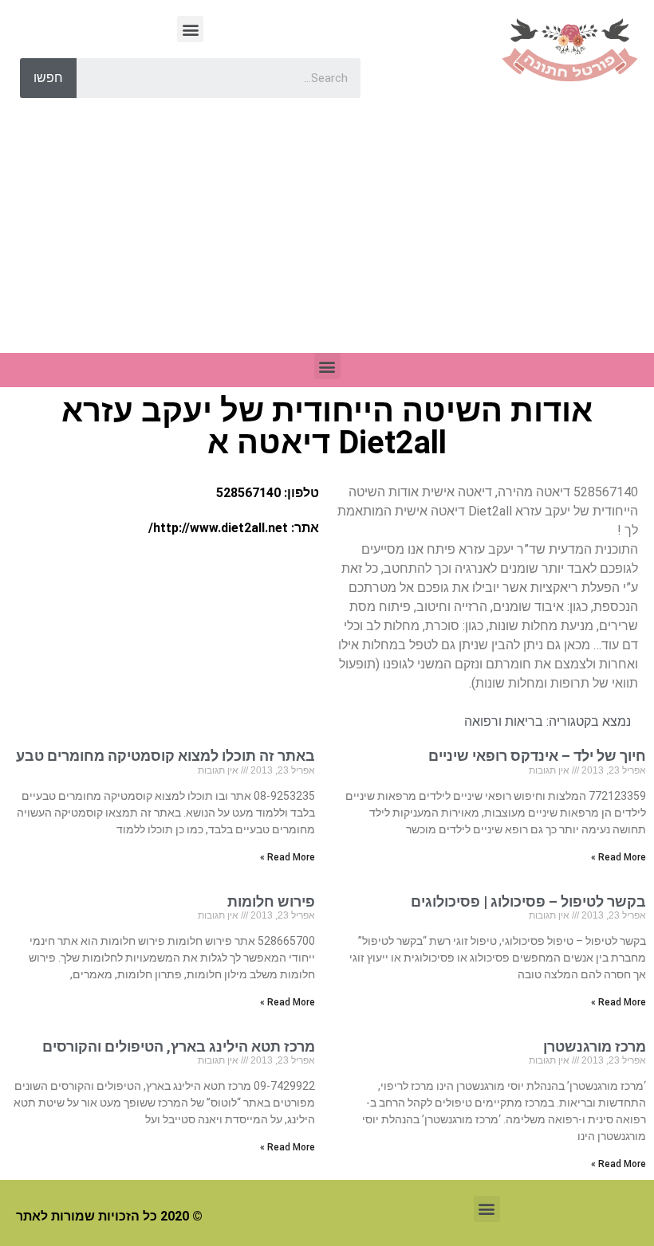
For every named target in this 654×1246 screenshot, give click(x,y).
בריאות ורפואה (503, 721)
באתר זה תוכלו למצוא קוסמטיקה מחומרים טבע (165, 755)
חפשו (48, 77)
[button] (190, 29)
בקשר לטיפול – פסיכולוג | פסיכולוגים (528, 901)
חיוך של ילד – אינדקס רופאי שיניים (537, 755)
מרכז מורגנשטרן (594, 1046)
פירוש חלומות (271, 901)
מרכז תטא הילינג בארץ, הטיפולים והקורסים (178, 1046)
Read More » (618, 857)
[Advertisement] (327, 233)
